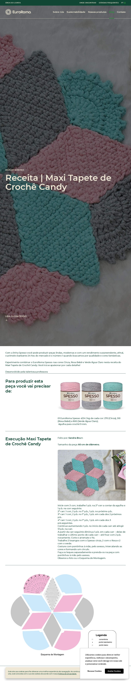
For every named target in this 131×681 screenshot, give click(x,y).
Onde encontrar (87, 3)
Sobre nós (58, 12)
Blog (111, 12)
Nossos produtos (97, 12)
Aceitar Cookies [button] (114, 671)
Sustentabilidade (76, 12)
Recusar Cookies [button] (95, 671)
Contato (121, 12)
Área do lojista (13, 3)
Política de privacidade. (67, 674)
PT (122, 3)
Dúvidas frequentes (109, 3)
